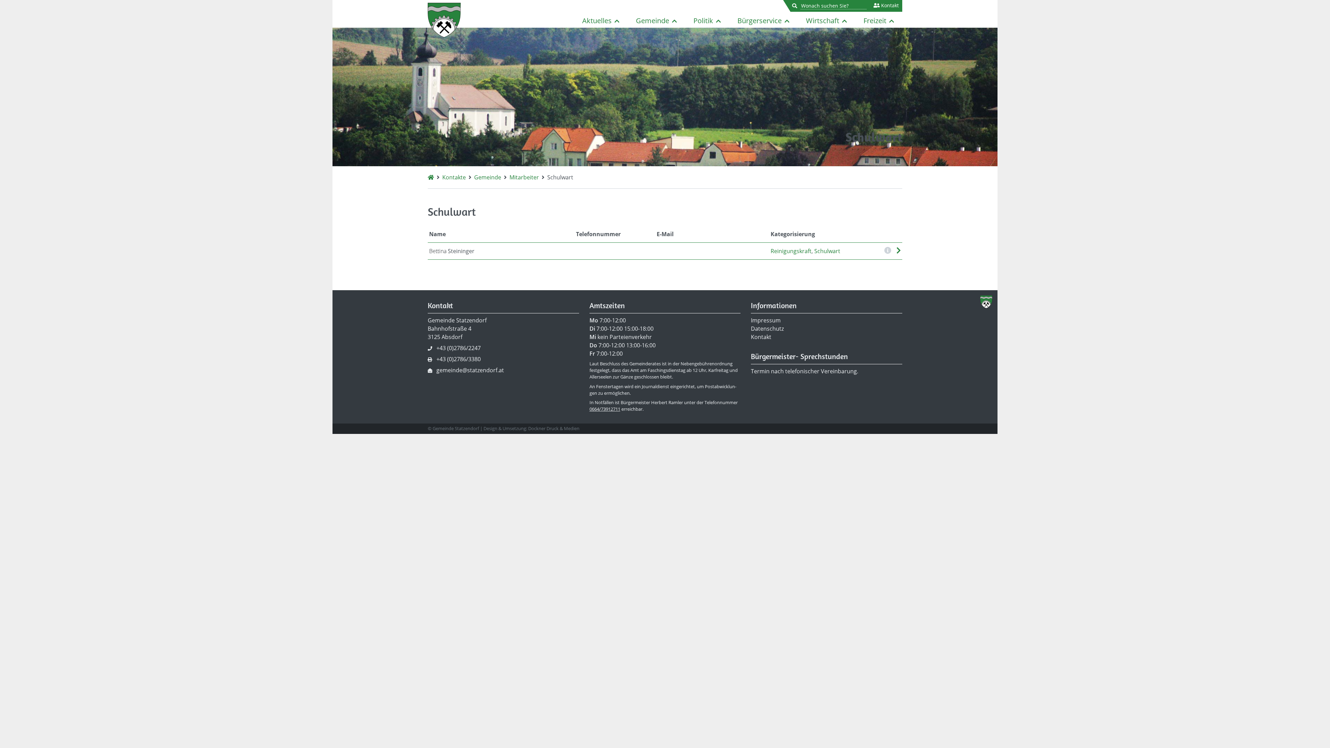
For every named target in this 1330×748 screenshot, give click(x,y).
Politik (703, 20)
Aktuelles (597, 20)
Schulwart (827, 251)
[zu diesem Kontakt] (898, 251)
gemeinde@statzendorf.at (470, 370)
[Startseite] (431, 177)
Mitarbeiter (524, 177)
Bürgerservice (759, 20)
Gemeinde (652, 20)
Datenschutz (767, 328)
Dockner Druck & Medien (553, 428)
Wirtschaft (822, 20)
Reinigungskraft (791, 251)
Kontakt (889, 5)
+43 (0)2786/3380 (458, 359)
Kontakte (454, 177)
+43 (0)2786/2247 (458, 348)
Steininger (452, 251)
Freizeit (874, 20)
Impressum (766, 320)
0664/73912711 (604, 409)
